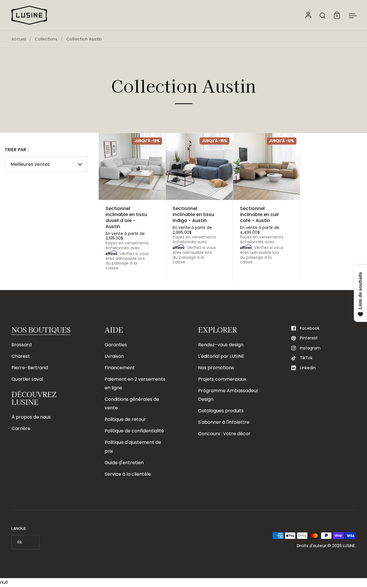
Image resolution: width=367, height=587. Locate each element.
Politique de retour (125, 419)
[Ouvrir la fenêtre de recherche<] (323, 15)
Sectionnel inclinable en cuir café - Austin (266, 208)
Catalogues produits (221, 410)
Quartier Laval (27, 379)
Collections (46, 39)
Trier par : (17, 149)
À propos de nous (31, 417)
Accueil (18, 39)
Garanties (116, 344)
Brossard (21, 344)
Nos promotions (216, 367)
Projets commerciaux (222, 379)
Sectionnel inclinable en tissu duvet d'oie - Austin (132, 207)
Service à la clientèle (128, 474)
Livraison (114, 356)
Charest (20, 356)
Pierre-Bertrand (29, 367)
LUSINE (349, 546)
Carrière (20, 428)
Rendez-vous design (220, 344)
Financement (120, 367)
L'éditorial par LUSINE (221, 356)
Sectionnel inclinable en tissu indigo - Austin (199, 208)
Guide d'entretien (124, 462)
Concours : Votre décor (224, 433)
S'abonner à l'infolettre (223, 422)
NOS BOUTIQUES (41, 329)
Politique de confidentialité (134, 430)
